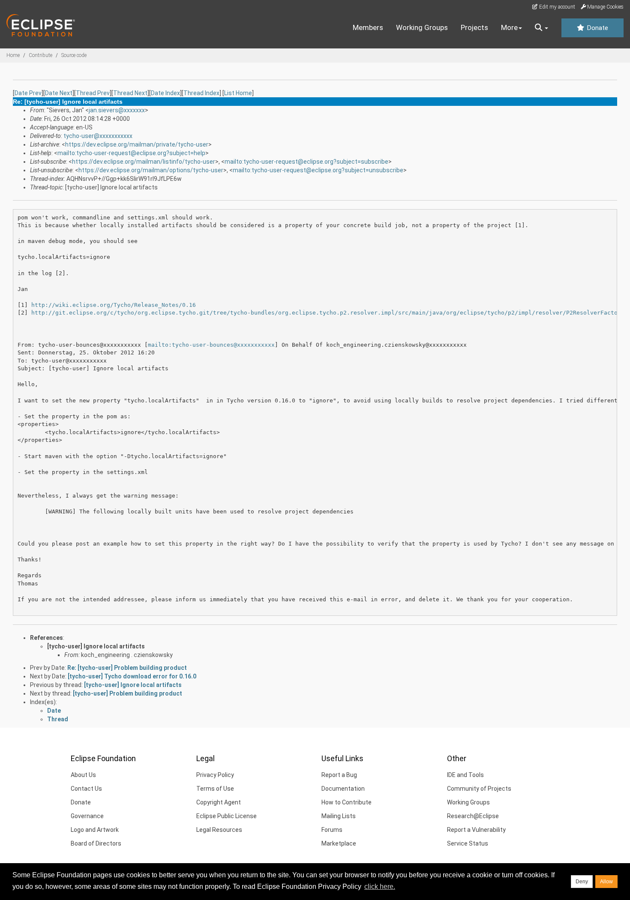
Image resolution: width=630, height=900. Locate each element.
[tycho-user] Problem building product (127, 693)
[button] (541, 28)
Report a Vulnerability (476, 829)
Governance (87, 816)
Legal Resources (219, 829)
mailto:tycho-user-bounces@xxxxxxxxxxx (211, 345)
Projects (474, 27)
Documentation (343, 788)
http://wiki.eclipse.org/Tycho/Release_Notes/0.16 (113, 305)
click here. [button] (379, 886)
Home (13, 55)
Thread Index (201, 93)
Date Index (165, 93)
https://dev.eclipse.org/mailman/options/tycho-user (150, 170)
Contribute (40, 55)
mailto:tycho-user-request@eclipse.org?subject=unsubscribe (318, 170)
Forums (331, 829)
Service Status (467, 843)
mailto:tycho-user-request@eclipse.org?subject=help (131, 153)
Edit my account (556, 7)
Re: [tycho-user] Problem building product (127, 667)
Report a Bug (339, 774)
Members (368, 27)
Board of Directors (96, 843)
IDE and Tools (465, 774)
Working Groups (422, 27)
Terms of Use (215, 788)
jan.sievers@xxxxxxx (117, 110)
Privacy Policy (215, 774)
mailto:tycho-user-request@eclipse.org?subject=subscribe (306, 161)
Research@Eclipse (473, 816)
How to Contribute (346, 802)
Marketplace (338, 843)
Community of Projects (479, 788)
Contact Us (86, 788)
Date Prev (28, 93)
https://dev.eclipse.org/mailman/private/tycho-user (136, 144)
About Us (83, 774)
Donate (596, 28)
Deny (582, 882)
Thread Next (130, 93)
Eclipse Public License (226, 816)
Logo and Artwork (95, 829)
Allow (606, 882)
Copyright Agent (218, 802)
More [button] (509, 27)
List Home (238, 93)
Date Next (58, 93)
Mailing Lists (338, 816)
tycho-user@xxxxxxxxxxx (97, 135)
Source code (74, 55)
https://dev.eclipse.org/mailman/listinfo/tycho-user (143, 161)
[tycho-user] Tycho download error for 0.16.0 (132, 676)
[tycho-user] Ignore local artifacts (96, 646)
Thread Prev (93, 93)
